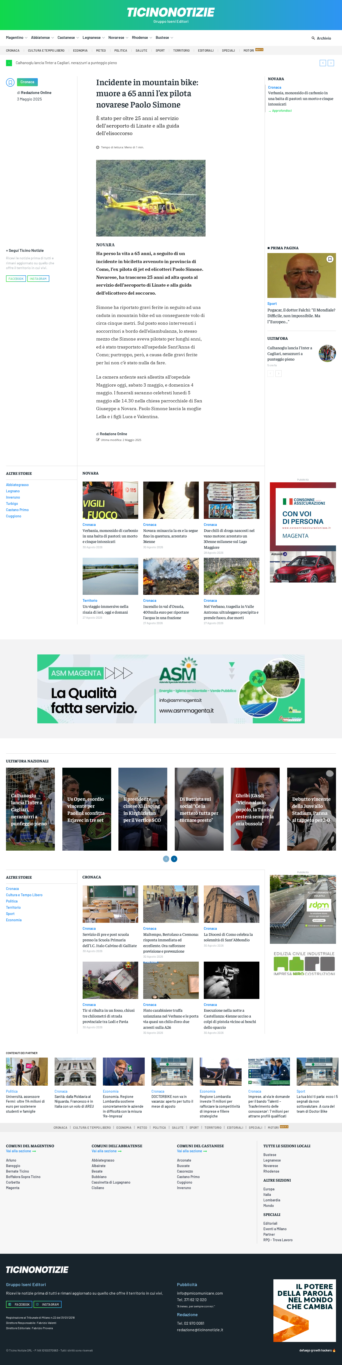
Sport (272, 303)
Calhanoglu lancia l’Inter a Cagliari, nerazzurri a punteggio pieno (66, 62)
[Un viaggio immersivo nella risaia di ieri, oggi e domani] (110, 576)
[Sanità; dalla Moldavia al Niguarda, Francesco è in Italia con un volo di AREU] (75, 1072)
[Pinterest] (163, 453)
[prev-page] (270, 373)
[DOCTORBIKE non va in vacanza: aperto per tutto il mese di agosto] (172, 1072)
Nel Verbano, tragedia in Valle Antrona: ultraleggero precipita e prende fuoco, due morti (231, 612)
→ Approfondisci (280, 110)
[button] (320, 38)
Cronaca (27, 81)
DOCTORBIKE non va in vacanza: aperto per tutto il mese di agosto (172, 1101)
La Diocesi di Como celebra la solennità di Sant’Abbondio (228, 937)
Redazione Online (36, 92)
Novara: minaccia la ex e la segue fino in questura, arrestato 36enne (170, 536)
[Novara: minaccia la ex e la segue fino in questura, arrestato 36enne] (171, 500)
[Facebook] (140, 453)
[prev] (323, 63)
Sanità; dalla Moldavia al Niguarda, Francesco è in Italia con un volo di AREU (74, 1101)
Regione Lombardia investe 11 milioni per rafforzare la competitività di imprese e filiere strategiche (220, 1106)
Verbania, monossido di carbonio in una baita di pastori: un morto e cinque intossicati (300, 98)
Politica (12, 1091)
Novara (276, 78)
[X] (151, 453)
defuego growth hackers (315, 1350)
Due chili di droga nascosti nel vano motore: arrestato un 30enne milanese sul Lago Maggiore (229, 538)
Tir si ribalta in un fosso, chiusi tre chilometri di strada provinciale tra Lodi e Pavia (109, 1015)
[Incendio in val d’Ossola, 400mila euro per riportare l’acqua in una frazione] (171, 576)
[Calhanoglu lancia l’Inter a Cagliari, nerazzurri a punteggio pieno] (327, 353)
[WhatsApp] (174, 453)
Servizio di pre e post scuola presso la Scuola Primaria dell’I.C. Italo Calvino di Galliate (110, 940)
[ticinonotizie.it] (171, 12)
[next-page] (278, 373)
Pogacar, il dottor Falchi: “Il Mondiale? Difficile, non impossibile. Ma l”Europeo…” (301, 315)
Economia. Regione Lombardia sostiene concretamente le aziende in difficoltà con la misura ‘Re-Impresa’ (123, 1106)
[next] (331, 63)
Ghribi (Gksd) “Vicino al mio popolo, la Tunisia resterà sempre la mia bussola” (255, 809)
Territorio (90, 601)
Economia (110, 1091)
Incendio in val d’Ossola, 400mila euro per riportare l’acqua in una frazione (166, 612)
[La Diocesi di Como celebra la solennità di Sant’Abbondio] (231, 904)
